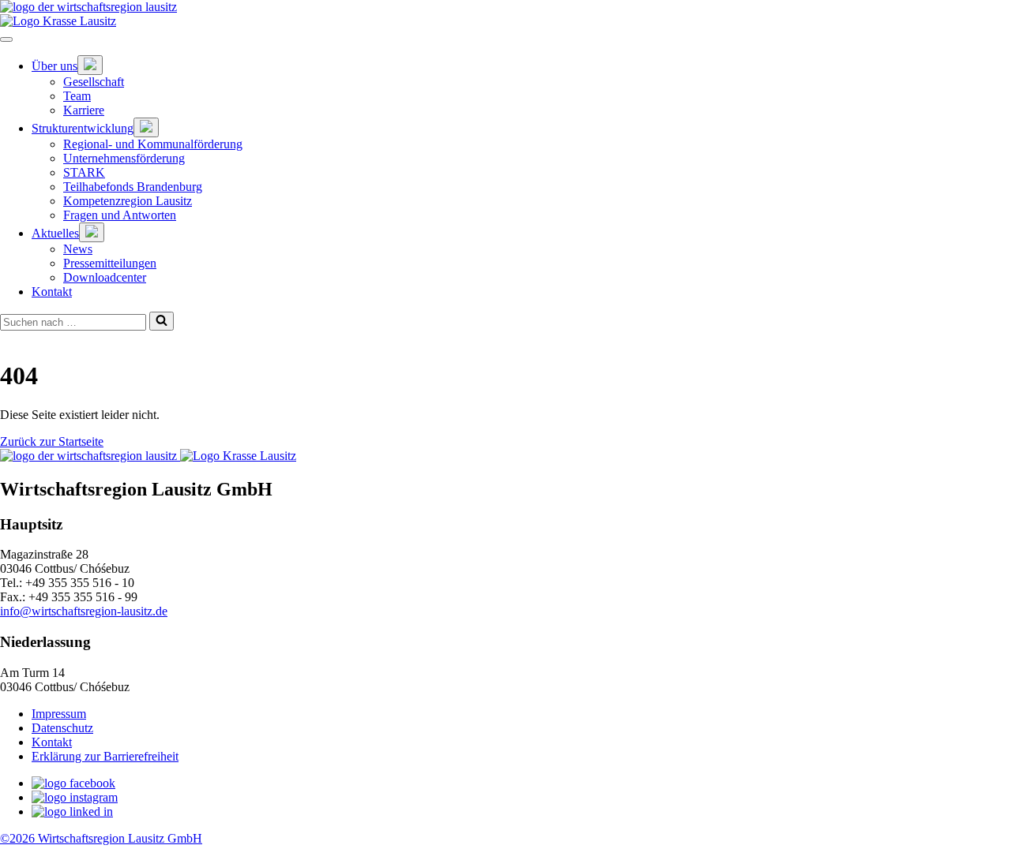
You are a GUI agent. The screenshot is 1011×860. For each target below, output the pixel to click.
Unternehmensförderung (124, 158)
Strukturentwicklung (82, 128)
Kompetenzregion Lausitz (127, 201)
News (77, 249)
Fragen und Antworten (119, 215)
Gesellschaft (93, 81)
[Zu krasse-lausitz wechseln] (505, 21)
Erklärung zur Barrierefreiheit (105, 756)
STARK (84, 172)
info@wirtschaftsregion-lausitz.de (83, 611)
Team (77, 96)
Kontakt (52, 291)
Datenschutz (62, 728)
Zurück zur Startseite (51, 441)
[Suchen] (161, 321)
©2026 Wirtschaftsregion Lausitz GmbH (101, 838)
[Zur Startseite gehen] (505, 7)
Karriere (83, 110)
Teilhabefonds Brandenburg (132, 186)
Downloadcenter (104, 277)
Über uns (54, 66)
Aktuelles (55, 233)
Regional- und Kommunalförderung (152, 144)
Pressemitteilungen (109, 263)
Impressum (59, 713)
